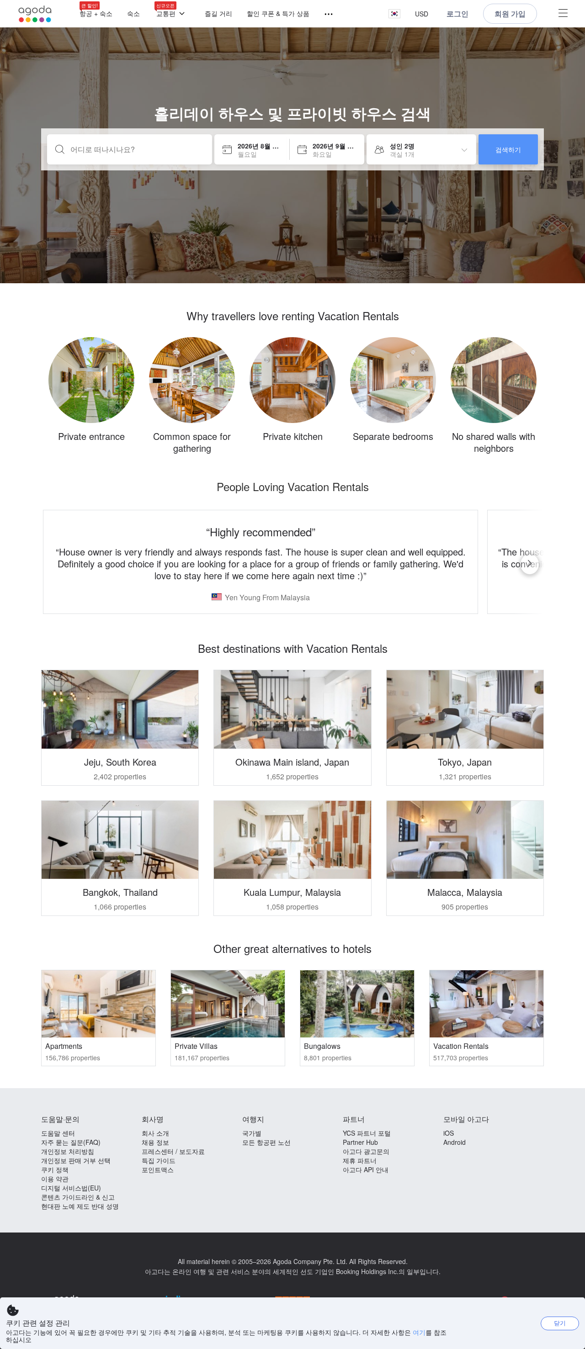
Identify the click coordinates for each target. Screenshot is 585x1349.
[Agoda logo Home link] (35, 13)
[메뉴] (324, 14)
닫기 (560, 1322)
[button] (394, 14)
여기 (419, 1332)
